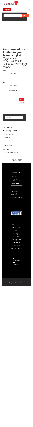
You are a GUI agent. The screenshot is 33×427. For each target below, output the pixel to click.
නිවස (14, 176)
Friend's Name (13, 85)
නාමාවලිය (16, 180)
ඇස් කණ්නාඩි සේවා (12, 153)
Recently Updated (11, 134)
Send (21, 99)
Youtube (16, 264)
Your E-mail (14, 78)
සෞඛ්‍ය (7, 149)
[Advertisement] (16, 35)
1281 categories (16, 238)
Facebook (16, 260)
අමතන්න (15, 183)
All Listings (8, 127)
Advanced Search (23, 16)
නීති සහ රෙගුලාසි (14, 192)
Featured (8, 138)
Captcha (14, 95)
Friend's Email (13, 90)
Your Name (14, 73)
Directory (8, 145)
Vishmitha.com (19, 283)
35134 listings (16, 232)
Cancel (22, 102)
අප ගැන (15, 187)
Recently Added (10, 130)
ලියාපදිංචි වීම (17, 198)
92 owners (16, 244)
